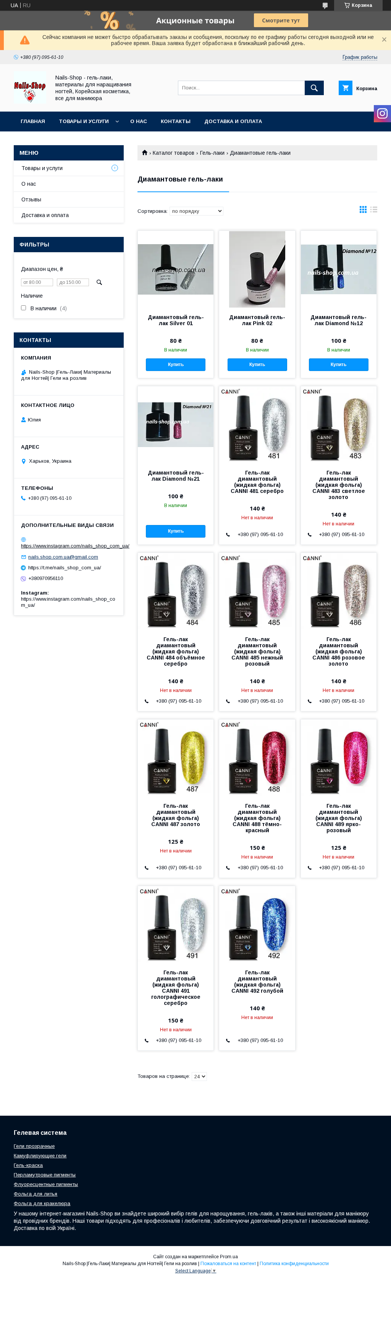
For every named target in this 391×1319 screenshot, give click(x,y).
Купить (176, 364)
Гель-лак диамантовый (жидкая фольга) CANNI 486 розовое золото (338, 651)
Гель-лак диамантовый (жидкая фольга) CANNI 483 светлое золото (338, 485)
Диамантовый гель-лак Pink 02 (257, 320)
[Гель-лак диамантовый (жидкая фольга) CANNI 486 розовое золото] (338, 591)
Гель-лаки (212, 153)
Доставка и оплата (233, 121)
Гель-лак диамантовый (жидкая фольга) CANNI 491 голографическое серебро (175, 987)
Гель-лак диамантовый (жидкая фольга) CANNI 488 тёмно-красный (257, 818)
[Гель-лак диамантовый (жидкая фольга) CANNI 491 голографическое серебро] (175, 924)
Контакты (176, 121)
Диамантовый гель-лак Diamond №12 (338, 320)
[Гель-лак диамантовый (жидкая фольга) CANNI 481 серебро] (257, 424)
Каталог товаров (173, 153)
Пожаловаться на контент (228, 1263)
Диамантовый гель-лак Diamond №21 (176, 476)
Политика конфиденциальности (294, 1263)
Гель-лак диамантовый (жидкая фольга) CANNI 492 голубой (257, 981)
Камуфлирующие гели (40, 1156)
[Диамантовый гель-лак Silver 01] (175, 269)
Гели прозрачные (34, 1146)
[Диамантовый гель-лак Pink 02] (257, 269)
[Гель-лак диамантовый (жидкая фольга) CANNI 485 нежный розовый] (257, 591)
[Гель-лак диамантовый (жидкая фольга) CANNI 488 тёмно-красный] (257, 757)
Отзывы (31, 199)
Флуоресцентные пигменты (46, 1184)
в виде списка (373, 211)
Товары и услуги (84, 121)
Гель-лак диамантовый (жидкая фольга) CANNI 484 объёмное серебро (176, 651)
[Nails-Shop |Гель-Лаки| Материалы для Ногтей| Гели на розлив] (30, 102)
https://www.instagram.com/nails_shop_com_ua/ (75, 546)
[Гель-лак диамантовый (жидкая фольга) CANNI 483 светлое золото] (338, 424)
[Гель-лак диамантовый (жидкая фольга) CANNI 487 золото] (175, 757)
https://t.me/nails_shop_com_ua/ (64, 567)
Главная (33, 121)
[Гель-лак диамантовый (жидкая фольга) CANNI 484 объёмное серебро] (175, 591)
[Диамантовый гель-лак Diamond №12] (338, 269)
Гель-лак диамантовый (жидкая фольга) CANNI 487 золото (175, 815)
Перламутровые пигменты (45, 1175)
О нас (138, 121)
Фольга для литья (35, 1194)
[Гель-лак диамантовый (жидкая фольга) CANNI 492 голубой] (257, 924)
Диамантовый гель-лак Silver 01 (176, 320)
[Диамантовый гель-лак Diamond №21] (175, 424)
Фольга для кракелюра (42, 1203)
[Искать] (314, 88)
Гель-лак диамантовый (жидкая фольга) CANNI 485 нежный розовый (257, 651)
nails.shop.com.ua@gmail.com (63, 557)
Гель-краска (28, 1165)
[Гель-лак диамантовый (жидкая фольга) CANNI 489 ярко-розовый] (338, 757)
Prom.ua (229, 1256)
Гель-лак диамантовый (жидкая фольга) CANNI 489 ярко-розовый (338, 818)
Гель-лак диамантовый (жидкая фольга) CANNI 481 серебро (257, 482)
